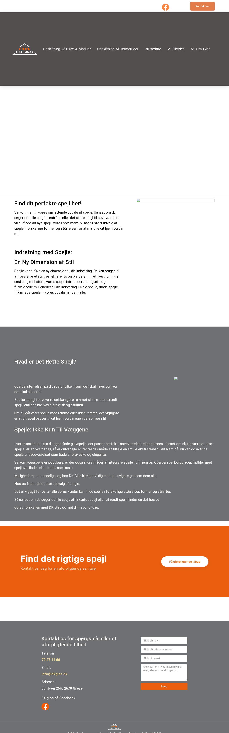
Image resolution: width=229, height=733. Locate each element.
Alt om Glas (200, 49)
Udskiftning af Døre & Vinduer (67, 49)
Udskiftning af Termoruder (117, 49)
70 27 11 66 (51, 660)
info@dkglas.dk (54, 674)
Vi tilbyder (176, 49)
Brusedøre (153, 49)
